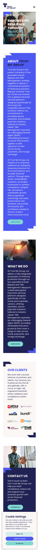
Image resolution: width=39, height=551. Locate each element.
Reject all (19, 534)
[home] (17, 6)
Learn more (15, 222)
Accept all (19, 543)
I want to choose (19, 539)
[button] (33, 7)
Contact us (15, 507)
